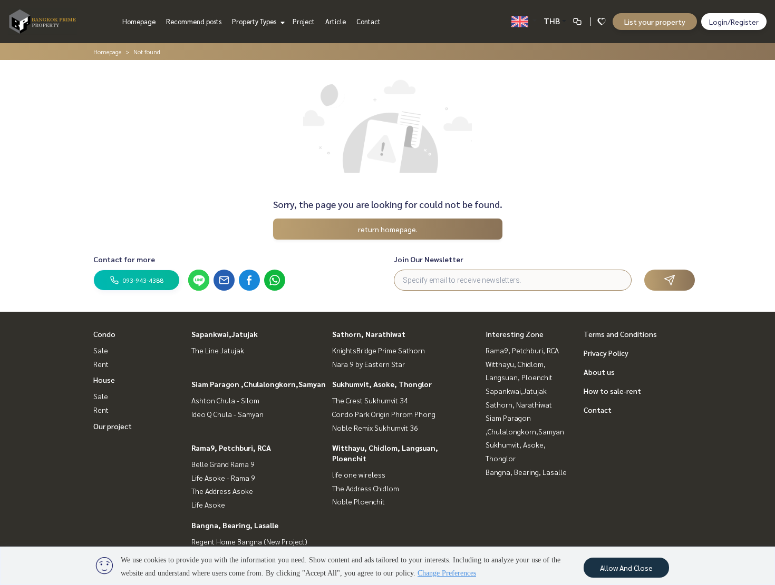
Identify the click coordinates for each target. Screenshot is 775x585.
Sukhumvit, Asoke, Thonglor (382, 384)
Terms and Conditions (620, 334)
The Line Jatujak (217, 350)
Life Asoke (208, 504)
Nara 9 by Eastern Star (368, 364)
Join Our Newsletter (428, 259)
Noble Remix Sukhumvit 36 (375, 427)
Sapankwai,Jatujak (224, 334)
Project (304, 21)
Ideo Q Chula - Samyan (227, 414)
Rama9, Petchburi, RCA (231, 447)
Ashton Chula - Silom (225, 400)
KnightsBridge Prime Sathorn (378, 350)
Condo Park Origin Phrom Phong (383, 414)
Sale (100, 350)
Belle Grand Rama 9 (223, 464)
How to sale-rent (612, 390)
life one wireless (358, 474)
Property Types (255, 21)
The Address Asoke (222, 490)
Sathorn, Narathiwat (368, 334)
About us (599, 371)
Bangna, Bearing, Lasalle (234, 525)
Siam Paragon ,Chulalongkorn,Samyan (258, 384)
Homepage (139, 21)
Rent (101, 364)
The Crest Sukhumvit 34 (370, 400)
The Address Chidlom (365, 488)
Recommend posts (193, 21)
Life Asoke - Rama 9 (223, 477)
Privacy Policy (606, 353)
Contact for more (124, 259)
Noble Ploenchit (358, 501)
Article (335, 21)
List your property (654, 21)
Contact (368, 21)
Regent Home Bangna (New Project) (249, 541)
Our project (112, 426)
